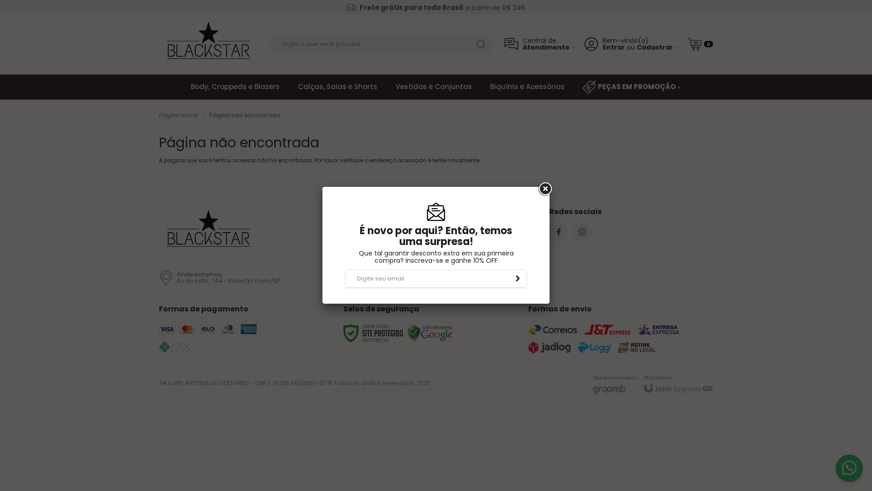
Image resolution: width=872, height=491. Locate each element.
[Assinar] (518, 279)
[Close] (544, 189)
